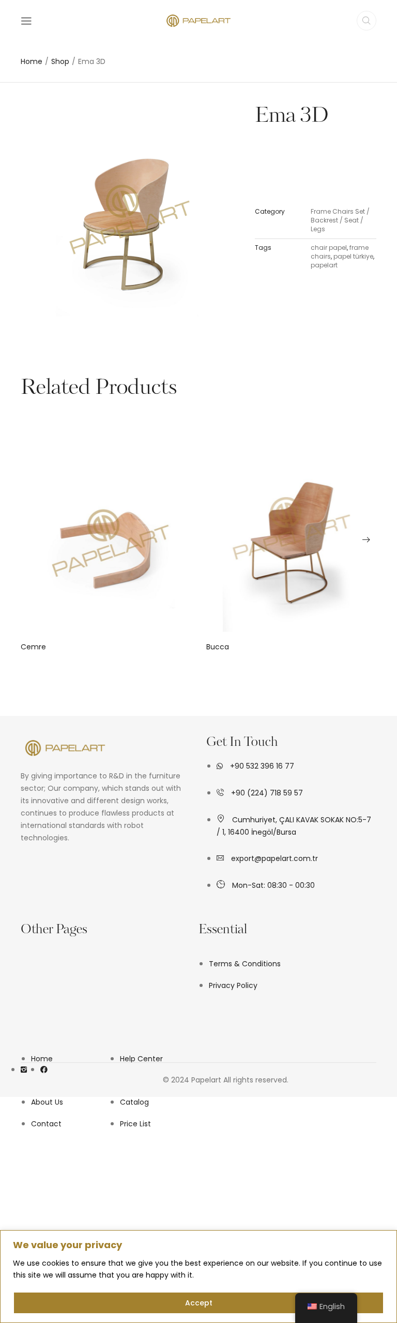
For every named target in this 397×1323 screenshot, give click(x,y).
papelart (324, 265)
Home (31, 62)
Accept (198, 1303)
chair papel (329, 247)
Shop (60, 62)
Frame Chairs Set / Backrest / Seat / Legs (340, 220)
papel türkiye (353, 256)
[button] (31, 539)
